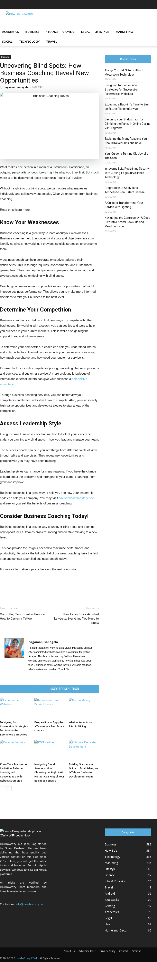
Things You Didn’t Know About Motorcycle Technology (124, 72)
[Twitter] (141, 4)
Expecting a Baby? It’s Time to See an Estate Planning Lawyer (127, 106)
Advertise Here (87, 951)
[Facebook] (108, 4)
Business (32, 31)
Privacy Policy (107, 951)
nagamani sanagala (16, 86)
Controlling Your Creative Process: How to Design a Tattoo (23, 616)
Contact (123, 951)
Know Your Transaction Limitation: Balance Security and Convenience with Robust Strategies (14, 772)
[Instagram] (121, 4)
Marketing (124, 31)
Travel (51, 41)
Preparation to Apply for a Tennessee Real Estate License (49, 726)
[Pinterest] (135, 4)
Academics (10, 31)
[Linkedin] (128, 4)
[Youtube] (148, 4)
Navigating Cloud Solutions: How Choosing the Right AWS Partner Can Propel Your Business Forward (49, 772)
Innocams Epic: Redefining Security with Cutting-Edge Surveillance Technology (127, 173)
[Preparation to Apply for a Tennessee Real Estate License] (49, 708)
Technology (29, 41)
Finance (52, 31)
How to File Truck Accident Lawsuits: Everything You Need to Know (76, 618)
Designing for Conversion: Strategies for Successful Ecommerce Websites (121, 89)
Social (7, 41)
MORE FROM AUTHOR (64, 688)
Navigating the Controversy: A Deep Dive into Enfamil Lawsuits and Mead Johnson (127, 222)
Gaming (68, 31)
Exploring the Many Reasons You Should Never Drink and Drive (126, 141)
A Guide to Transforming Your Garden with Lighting (124, 205)
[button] (146, 32)
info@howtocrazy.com (31, 904)
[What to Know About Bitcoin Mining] (84, 708)
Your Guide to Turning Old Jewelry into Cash (126, 156)
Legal (85, 31)
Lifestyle (101, 31)
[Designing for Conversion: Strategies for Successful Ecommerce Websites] (15, 708)
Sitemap (136, 951)
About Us (69, 951)
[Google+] (114, 4)
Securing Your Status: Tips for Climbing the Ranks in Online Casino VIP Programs (127, 124)
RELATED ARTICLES (33, 688)
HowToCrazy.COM (26, 958)
